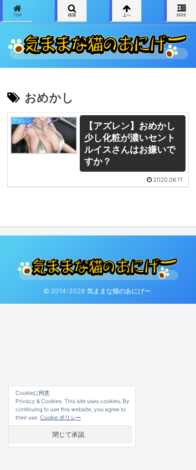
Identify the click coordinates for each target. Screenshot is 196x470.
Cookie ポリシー (60, 417)
